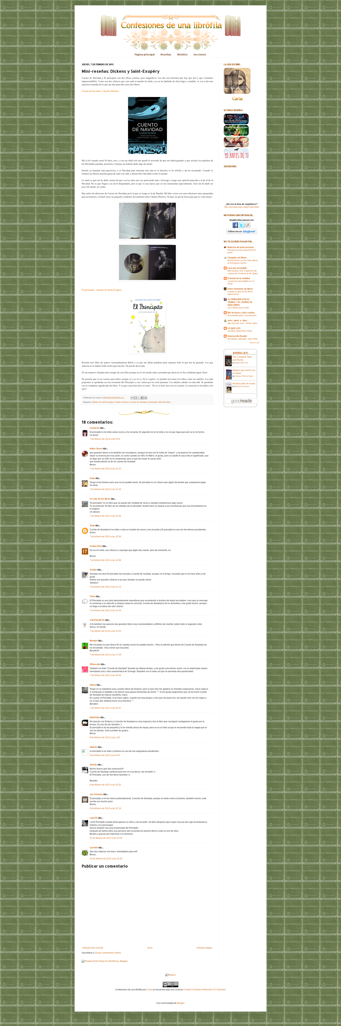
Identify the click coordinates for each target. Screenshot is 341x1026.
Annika (93, 570)
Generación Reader (237, 336)
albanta (93, 747)
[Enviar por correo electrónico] (132, 398)
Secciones (199, 54)
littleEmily (95, 717)
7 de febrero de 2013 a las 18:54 (105, 675)
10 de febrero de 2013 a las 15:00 (106, 838)
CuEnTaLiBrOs (97, 620)
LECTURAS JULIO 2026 (238, 308)
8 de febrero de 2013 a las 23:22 (105, 784)
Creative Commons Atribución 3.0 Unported (204, 989)
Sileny (93, 685)
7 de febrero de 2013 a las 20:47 (105, 708)
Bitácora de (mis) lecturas (241, 247)
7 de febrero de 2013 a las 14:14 (105, 587)
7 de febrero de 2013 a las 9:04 (105, 439)
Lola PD (94, 818)
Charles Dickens (122, 402)
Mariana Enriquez (242, 386)
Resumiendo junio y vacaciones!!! (242, 315)
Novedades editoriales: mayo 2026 (242, 339)
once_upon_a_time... (238, 320)
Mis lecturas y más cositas (241, 312)
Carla (149, 989)
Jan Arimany (96, 794)
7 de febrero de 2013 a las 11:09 (105, 516)
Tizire (92, 596)
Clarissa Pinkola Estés (244, 376)
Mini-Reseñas (164, 402)
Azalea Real (96, 546)
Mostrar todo (254, 343)
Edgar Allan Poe (241, 363)
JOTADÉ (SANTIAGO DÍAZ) (240, 331)
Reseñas (166, 54)
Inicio (150, 948)
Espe (92, 478)
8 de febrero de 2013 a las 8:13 (105, 755)
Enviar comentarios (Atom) (108, 953)
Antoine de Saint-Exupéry (103, 402)
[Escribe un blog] (135, 398)
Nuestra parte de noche (243, 383)
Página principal (145, 54)
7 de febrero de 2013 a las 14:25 (105, 610)
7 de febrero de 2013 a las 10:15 (105, 468)
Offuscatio (95, 664)
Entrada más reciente (93, 948)
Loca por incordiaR (237, 268)
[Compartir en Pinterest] (145, 398)
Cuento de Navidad (138, 402)
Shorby (93, 764)
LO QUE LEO (234, 328)
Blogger (180, 1003)
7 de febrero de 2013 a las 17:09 (105, 654)
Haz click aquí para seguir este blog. (241, 207)
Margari (94, 640)
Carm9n (94, 847)
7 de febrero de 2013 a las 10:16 (105, 489)
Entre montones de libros (240, 289)
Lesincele (94, 428)
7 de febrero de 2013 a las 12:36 (105, 536)
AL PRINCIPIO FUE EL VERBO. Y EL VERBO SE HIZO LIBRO (240, 302)
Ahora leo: (240, 352)
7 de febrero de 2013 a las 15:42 (105, 631)
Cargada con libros (237, 257)
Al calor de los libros (100, 499)
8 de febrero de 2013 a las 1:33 (105, 737)
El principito (153, 402)
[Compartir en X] (139, 398)
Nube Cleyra (96, 448)
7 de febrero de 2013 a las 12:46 (105, 560)
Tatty (92, 525)
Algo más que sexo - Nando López (242, 323)
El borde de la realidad (239, 278)
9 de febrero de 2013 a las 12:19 (105, 808)
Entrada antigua (204, 948)
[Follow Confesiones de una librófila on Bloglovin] (241, 233)
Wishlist (182, 54)
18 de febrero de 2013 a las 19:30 (106, 858)
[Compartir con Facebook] (142, 398)
